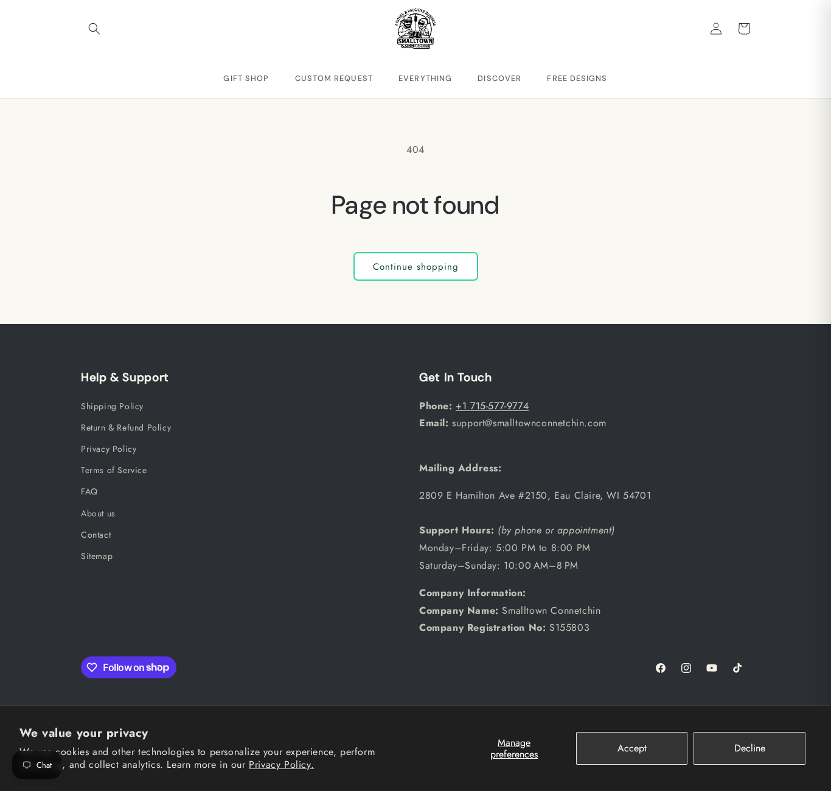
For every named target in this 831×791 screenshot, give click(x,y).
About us (98, 513)
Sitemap (97, 555)
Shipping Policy (112, 405)
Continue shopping (416, 266)
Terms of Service (114, 470)
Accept (632, 748)
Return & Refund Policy (126, 427)
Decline (749, 748)
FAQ (89, 491)
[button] (94, 28)
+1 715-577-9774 (492, 405)
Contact (96, 534)
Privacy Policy (108, 448)
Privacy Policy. (281, 765)
